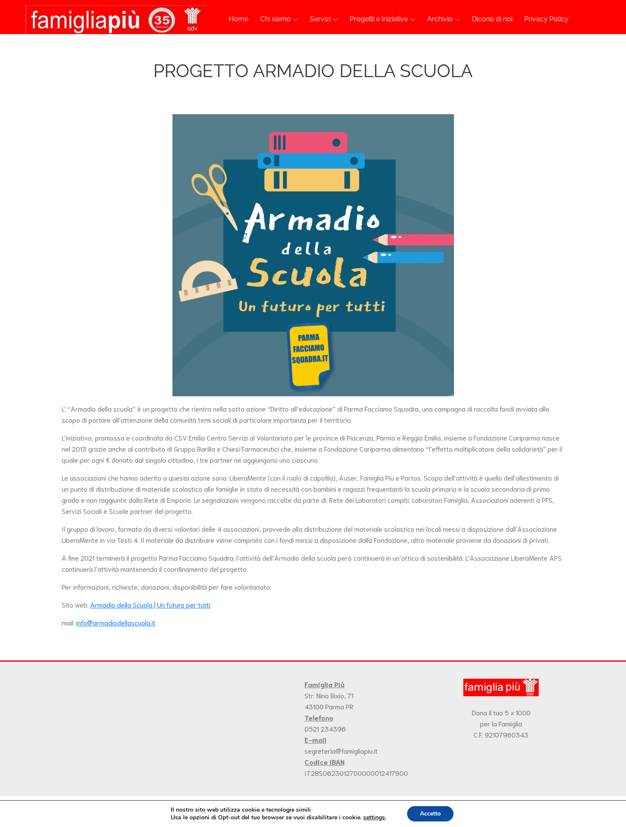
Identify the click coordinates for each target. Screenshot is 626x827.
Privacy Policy (546, 19)
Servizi (320, 19)
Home (238, 19)
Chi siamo (275, 19)
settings (374, 817)
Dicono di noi (492, 19)
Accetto (430, 814)
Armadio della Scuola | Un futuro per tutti (150, 604)
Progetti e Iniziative (379, 19)
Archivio (440, 19)
